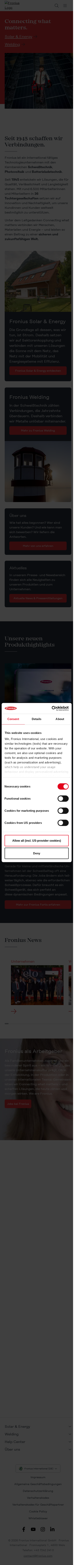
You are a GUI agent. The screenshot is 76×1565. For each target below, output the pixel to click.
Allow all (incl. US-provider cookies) (36, 840)
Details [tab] (36, 719)
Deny (36, 853)
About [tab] (60, 719)
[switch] (63, 798)
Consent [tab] (13, 719)
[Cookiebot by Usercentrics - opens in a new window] (52, 708)
